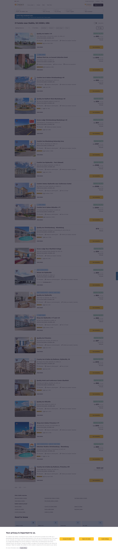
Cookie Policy (23, 547)
